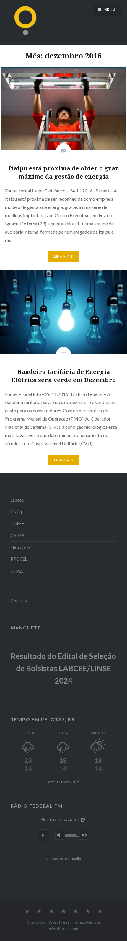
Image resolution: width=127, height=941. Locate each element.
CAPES (17, 535)
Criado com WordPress (48, 922)
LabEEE (17, 523)
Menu (109, 9)
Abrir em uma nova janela (60, 819)
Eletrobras (21, 547)
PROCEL (19, 559)
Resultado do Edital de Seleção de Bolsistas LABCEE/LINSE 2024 (63, 668)
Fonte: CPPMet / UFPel (63, 782)
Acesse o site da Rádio (63, 858)
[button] (43, 835)
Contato (19, 600)
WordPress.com (63, 928)
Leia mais (63, 256)
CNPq (16, 511)
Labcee (17, 500)
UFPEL (17, 571)
